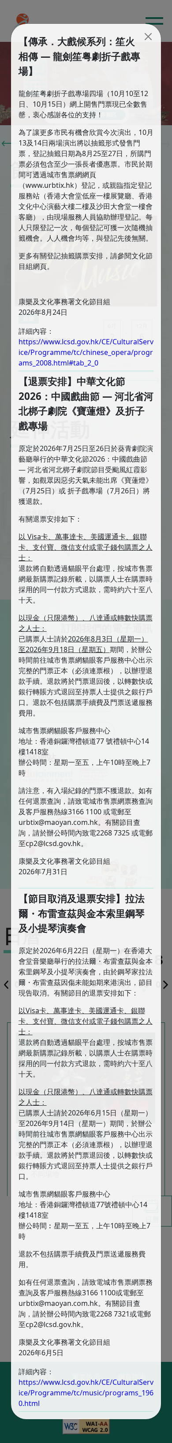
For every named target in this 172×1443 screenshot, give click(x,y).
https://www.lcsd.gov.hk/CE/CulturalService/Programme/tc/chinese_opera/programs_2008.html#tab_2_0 (86, 352)
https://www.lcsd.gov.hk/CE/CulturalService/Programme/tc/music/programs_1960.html (86, 1392)
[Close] (148, 36)
